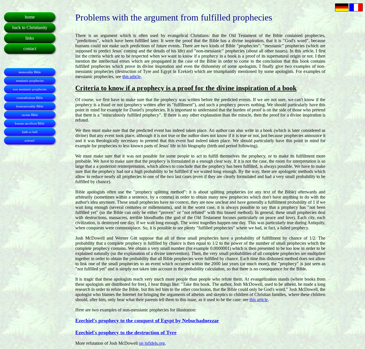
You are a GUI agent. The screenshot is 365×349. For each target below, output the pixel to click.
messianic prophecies (30, 80)
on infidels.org (152, 343)
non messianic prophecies (29, 89)
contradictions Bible (30, 97)
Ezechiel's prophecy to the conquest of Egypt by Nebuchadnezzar (147, 320)
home (30, 17)
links (29, 38)
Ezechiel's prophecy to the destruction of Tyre (126, 332)
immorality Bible (30, 72)
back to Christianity (29, 27)
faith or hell (29, 132)
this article (131, 76)
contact (29, 48)
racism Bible (30, 115)
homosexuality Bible (29, 106)
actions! (30, 140)
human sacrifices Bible (29, 123)
